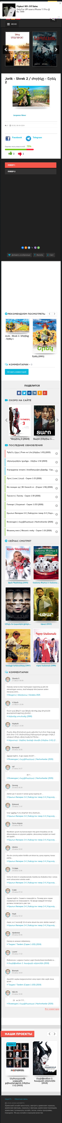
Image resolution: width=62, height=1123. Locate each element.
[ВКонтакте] (22, 247)
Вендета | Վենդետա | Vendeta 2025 (24, 695)
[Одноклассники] (26, 247)
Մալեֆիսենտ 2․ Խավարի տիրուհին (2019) (28, 963)
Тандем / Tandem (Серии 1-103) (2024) (24, 944)
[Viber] (35, 247)
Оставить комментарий (16, 372)
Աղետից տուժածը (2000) (20, 716)
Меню (14, 24)
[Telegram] (29, 247)
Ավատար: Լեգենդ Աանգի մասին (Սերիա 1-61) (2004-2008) (32, 740)
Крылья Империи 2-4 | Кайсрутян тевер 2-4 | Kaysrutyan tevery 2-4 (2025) (32, 797)
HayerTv (8, 1099)
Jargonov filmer (19, 115)
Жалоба (39, 255)
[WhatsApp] (38, 247)
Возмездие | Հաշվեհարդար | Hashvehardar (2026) (30, 759)
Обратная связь (21, 1099)
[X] (32, 247)
